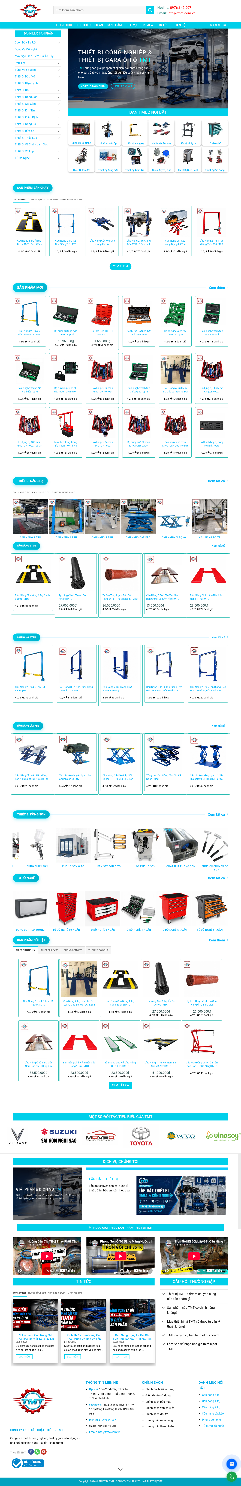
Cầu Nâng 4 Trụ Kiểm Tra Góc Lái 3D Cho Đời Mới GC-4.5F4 (175, 390)
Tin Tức (162, 25)
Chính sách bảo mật (158, 1401)
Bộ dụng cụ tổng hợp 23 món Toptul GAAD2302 (65, 333)
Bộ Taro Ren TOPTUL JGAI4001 (102, 333)
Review (148, 25)
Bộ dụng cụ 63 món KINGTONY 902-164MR (175, 444)
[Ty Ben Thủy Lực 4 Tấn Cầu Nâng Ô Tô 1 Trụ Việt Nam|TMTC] (202, 979)
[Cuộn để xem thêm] (120, 1469)
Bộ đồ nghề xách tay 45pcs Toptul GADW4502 (212, 333)
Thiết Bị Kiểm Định (26, 117)
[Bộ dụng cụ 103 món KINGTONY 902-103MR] (29, 423)
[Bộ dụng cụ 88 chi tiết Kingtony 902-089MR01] (211, 369)
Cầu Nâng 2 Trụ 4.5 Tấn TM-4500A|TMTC (29, 333)
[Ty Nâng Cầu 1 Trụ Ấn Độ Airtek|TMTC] (161, 979)
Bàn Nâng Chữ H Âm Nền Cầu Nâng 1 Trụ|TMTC (206, 597)
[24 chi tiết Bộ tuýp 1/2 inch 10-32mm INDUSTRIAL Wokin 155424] (138, 312)
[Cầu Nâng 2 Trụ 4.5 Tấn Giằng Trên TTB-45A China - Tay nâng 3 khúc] (65, 222)
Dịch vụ (131, 25)
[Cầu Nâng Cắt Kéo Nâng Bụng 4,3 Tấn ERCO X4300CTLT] (175, 222)
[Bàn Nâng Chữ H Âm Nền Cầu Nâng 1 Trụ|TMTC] (79, 1040)
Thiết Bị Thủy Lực (26, 137)
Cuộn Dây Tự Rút (25, 42)
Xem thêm (217, 288)
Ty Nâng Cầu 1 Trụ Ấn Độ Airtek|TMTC (72, 597)
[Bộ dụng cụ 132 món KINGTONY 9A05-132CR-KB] (138, 423)
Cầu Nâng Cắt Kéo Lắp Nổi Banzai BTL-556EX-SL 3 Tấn (118, 777)
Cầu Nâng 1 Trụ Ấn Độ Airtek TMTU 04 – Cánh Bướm (29, 242)
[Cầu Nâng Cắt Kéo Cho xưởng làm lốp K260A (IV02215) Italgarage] (102, 222)
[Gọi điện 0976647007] (232, 1477)
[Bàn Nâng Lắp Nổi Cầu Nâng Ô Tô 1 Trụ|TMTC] (120, 1040)
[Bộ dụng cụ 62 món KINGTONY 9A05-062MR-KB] (102, 369)
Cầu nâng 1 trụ (211, 1401)
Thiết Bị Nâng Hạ (25, 124)
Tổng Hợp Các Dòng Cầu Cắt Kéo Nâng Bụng (164, 777)
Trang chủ (64, 25)
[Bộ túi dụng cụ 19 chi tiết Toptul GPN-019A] (65, 369)
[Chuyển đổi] (59, 42)
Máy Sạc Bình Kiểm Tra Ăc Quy (34, 56)
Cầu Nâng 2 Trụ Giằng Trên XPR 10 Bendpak (139, 242)
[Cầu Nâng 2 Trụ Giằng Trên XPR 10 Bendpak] (138, 222)
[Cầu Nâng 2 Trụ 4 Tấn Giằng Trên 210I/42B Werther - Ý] (211, 222)
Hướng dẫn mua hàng (159, 1420)
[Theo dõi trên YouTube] (44, 1452)
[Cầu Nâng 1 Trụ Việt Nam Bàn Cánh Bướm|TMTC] (161, 1040)
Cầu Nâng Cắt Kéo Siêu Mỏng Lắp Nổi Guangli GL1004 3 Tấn (32, 777)
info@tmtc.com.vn (109, 1432)
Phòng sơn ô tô (211, 1419)
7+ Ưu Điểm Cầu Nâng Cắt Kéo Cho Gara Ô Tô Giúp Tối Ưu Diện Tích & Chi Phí (35, 1339)
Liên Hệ (180, 25)
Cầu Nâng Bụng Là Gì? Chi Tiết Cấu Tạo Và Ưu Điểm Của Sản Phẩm (132, 1339)
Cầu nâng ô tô (210, 1395)
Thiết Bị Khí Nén (25, 110)
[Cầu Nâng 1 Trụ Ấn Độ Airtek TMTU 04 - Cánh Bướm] (29, 222)
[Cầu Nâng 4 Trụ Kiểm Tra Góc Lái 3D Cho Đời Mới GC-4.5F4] (175, 369)
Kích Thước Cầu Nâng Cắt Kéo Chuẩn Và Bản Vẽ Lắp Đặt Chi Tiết (84, 1339)
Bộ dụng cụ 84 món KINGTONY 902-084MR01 (102, 444)
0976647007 (109, 1419)
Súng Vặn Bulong (26, 69)
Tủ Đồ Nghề (22, 158)
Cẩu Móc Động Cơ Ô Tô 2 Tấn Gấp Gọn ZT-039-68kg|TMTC (202, 1064)
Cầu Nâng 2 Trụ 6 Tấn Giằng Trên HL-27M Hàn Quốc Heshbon (208, 689)
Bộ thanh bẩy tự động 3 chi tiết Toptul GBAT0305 (212, 444)
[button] (217, 25)
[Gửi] (150, 10)
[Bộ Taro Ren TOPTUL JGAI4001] (102, 312)
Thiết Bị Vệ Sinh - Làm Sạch (32, 144)
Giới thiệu (83, 25)
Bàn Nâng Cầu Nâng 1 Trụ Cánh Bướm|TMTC (32, 597)
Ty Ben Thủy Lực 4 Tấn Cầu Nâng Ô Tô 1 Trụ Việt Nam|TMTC (120, 597)
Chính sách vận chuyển (160, 1408)
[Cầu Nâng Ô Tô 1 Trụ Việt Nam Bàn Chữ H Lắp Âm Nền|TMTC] (38, 1040)
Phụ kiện (20, 63)
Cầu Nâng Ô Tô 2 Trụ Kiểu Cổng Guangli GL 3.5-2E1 (76, 689)
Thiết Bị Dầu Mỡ (25, 76)
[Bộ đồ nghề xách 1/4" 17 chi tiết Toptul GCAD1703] (29, 369)
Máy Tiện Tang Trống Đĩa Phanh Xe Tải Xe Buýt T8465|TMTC (65, 444)
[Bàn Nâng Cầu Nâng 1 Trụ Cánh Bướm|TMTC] (120, 979)
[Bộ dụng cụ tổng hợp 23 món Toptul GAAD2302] (65, 312)
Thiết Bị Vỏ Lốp (24, 151)
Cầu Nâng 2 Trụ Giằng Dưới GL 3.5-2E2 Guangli (119, 689)
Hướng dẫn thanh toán (160, 1426)
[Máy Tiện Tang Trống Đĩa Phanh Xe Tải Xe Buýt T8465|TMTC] (65, 423)
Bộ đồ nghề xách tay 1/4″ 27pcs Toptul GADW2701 (139, 390)
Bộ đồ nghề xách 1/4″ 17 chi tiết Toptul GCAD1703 (29, 390)
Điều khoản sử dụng (158, 1395)
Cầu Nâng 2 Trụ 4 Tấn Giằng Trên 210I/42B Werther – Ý (212, 242)
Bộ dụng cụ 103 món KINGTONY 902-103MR (29, 444)
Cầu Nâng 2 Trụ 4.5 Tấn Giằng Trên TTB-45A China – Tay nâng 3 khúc (66, 242)
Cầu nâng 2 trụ (211, 1407)
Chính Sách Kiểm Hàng (160, 1389)
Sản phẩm (114, 25)
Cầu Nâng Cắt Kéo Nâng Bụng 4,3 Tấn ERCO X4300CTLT (175, 242)
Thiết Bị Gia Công (26, 103)
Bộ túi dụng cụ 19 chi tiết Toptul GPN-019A (65, 390)
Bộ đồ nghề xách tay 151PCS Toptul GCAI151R (175, 333)
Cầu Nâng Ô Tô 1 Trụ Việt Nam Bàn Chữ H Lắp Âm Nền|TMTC (162, 597)
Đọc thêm (24, 1357)
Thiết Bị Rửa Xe (24, 131)
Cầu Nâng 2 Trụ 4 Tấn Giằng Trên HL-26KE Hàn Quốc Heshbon (164, 689)
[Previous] (20, 231)
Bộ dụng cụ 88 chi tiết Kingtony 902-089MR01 (211, 390)
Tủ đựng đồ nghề (213, 1426)
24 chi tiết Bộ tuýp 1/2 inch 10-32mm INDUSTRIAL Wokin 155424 (139, 333)
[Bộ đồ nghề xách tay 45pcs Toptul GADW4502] (211, 312)
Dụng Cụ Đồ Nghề (26, 49)
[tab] (21, 199)
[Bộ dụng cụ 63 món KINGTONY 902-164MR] (175, 423)
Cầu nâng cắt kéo (213, 1413)
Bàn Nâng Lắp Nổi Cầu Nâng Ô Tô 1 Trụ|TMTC (120, 1064)
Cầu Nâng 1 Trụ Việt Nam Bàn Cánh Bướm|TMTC (161, 1064)
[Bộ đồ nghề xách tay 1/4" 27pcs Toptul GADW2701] (138, 369)
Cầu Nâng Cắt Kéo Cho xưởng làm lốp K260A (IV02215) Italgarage (102, 242)
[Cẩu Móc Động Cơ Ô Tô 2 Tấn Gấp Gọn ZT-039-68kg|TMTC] (202, 1040)
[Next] (221, 231)
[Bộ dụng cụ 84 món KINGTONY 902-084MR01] (102, 423)
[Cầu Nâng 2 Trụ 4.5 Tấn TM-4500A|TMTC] (29, 312)
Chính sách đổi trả (157, 1414)
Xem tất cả (216, 481)
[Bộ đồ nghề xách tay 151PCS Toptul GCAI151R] (175, 312)
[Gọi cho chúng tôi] (37, 1452)
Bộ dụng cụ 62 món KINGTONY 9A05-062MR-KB (102, 390)
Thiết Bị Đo (22, 90)
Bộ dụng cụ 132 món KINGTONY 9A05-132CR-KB (138, 444)
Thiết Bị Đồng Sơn (26, 97)
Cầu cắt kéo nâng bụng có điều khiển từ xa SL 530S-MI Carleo (207, 777)
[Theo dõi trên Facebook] (31, 1452)
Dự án (98, 25)
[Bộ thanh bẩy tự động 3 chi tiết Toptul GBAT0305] (211, 423)
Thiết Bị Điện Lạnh (26, 83)
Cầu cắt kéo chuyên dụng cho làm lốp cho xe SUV (75, 777)
